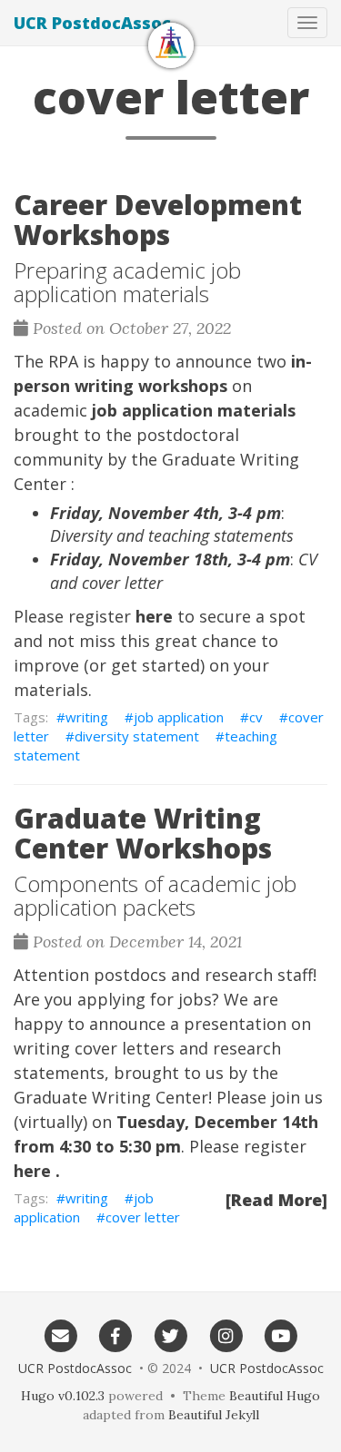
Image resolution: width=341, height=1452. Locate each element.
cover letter (142, 1217)
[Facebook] (116, 1335)
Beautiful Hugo (274, 1396)
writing (86, 717)
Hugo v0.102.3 (63, 1396)
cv (256, 717)
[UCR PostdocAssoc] (171, 45)
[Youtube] (280, 1335)
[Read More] (276, 1200)
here (154, 616)
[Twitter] (170, 1335)
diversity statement (137, 736)
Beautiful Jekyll (213, 1415)
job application (179, 717)
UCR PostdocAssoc (92, 23)
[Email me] (60, 1335)
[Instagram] (226, 1335)
